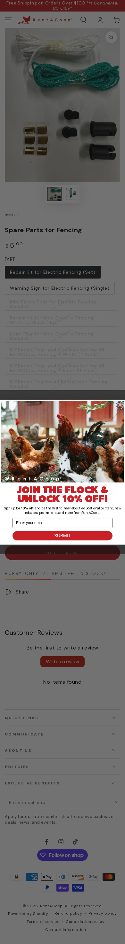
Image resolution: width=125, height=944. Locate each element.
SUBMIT (62, 535)
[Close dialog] (119, 405)
